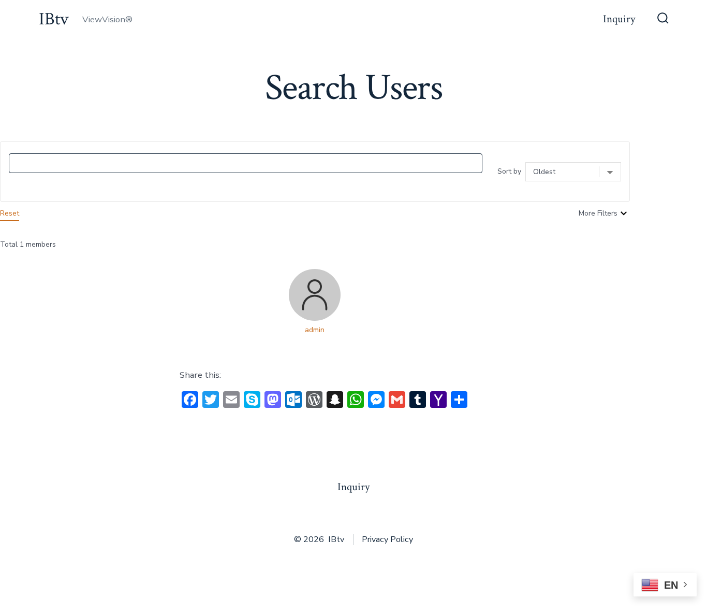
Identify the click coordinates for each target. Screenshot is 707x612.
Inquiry (619, 19)
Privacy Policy (387, 539)
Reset (9, 213)
